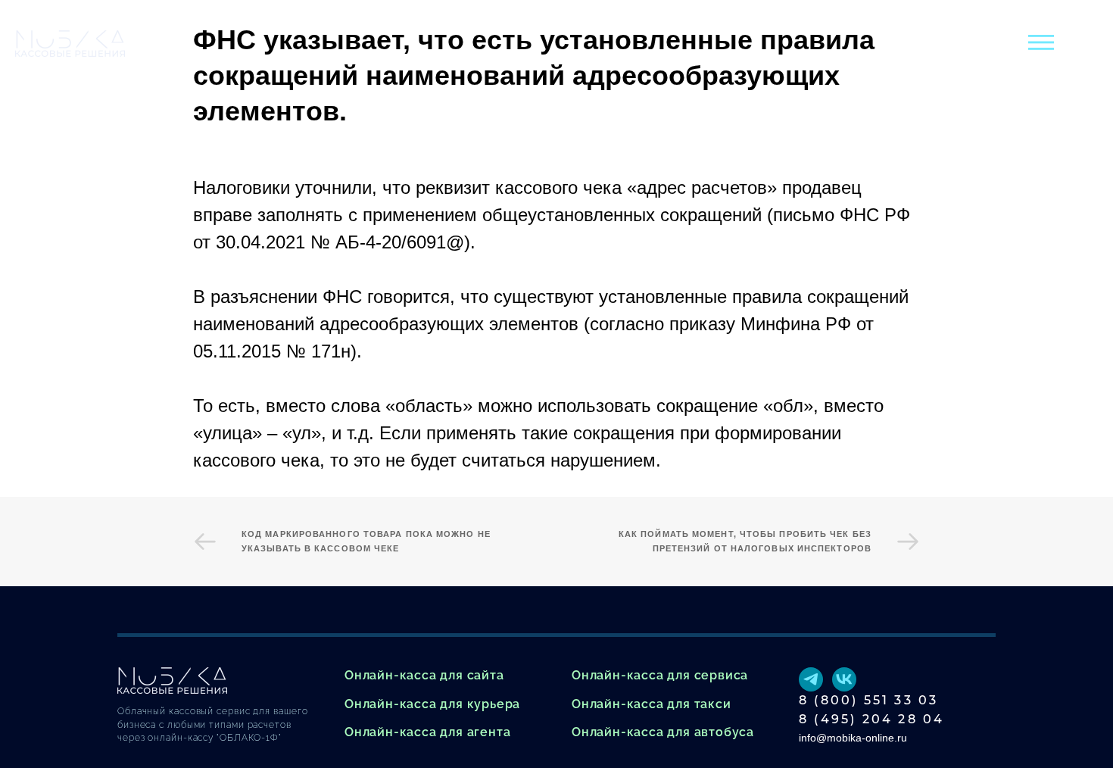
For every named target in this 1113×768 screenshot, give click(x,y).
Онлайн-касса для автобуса (663, 732)
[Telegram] (811, 679)
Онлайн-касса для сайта (424, 675)
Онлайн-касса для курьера (432, 704)
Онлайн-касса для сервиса (660, 675)
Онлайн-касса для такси (651, 704)
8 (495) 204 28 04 (871, 719)
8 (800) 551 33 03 (868, 700)
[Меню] (1041, 42)
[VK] (844, 679)
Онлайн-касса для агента (427, 732)
